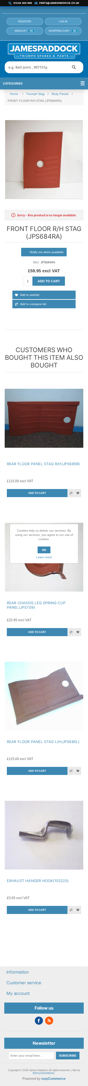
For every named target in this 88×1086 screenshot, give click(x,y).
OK (44, 550)
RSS (49, 1021)
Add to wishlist (29, 295)
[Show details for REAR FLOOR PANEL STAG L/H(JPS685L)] (44, 696)
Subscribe (67, 1055)
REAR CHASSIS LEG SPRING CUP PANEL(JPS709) (36, 605)
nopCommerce (53, 1078)
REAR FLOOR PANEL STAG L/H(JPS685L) (43, 742)
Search (74, 67)
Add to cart (49, 281)
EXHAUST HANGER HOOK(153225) (38, 881)
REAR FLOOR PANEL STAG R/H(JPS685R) (43, 464)
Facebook (39, 1021)
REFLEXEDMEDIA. (44, 1073)
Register (24, 21)
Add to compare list (33, 304)
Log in (63, 21)
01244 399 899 (22, 3)
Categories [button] (12, 83)
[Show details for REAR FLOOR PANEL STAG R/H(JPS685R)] (44, 418)
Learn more (44, 557)
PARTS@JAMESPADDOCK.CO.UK (59, 3)
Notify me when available (46, 252)
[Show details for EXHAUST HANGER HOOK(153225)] (44, 835)
